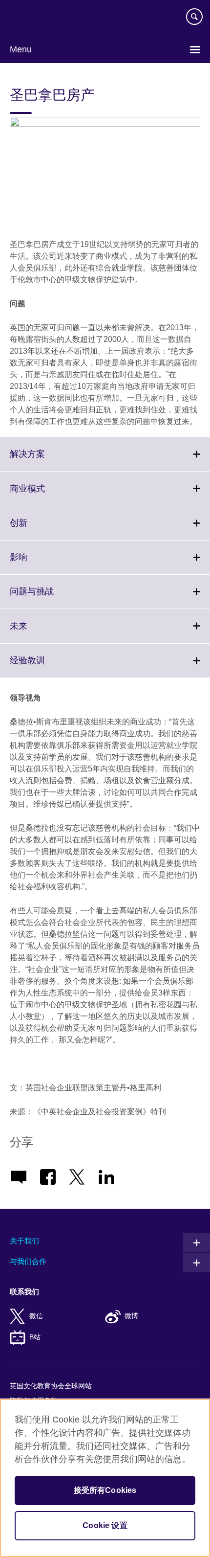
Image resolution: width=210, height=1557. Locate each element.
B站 (35, 1337)
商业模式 (49, 494)
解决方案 (49, 460)
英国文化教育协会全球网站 (51, 1386)
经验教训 (49, 666)
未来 (40, 632)
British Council (35, 18)
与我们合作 (28, 1261)
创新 (40, 529)
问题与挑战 (53, 597)
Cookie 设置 (105, 1525)
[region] (105, 1478)
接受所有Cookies (105, 1490)
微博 (131, 1316)
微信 (36, 1316)
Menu (21, 49)
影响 (40, 563)
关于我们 (24, 1241)
